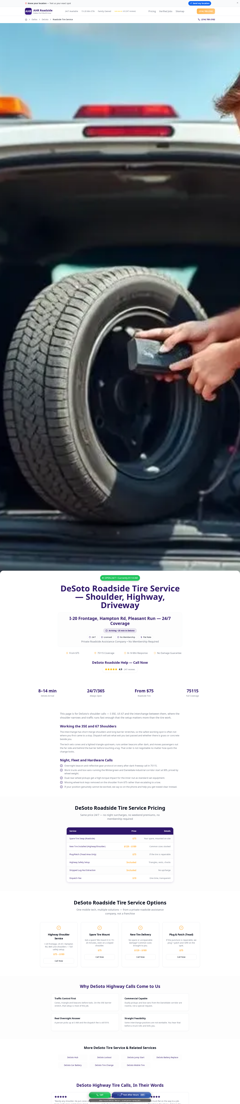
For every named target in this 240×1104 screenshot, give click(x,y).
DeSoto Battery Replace (167, 1057)
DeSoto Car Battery (73, 1065)
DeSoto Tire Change (104, 1065)
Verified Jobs (165, 11)
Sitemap (180, 11)
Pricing (152, 11)
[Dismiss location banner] (237, 2)
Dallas (34, 19)
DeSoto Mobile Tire (136, 1065)
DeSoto (45, 19)
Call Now (59, 961)
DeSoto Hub (72, 1057)
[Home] (26, 19)
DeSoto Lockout (104, 1057)
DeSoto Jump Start (135, 1057)
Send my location (201, 3)
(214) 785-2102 (206, 11)
